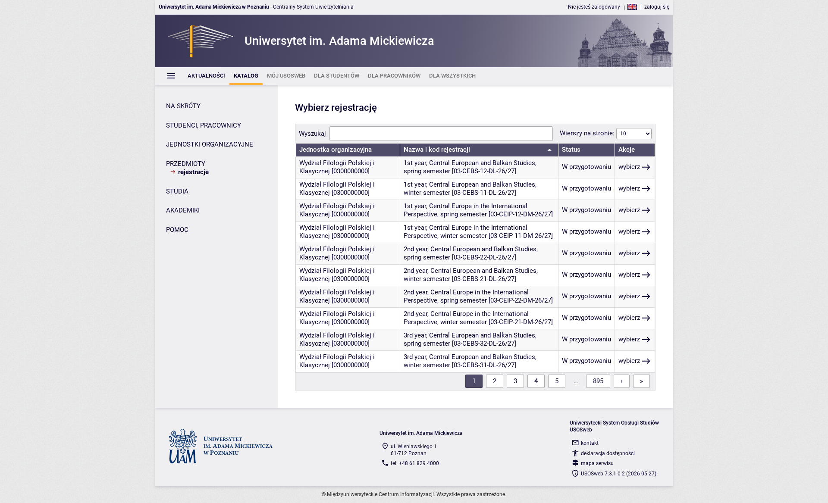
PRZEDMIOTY (185, 164)
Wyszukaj (312, 133)
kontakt (590, 443)
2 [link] (494, 381)
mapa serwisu (597, 463)
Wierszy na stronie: (588, 133)
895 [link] (598, 381)
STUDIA (177, 191)
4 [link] (536, 381)
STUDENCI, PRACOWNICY (203, 125)
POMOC (177, 230)
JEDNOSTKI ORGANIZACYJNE (209, 144)
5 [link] (556, 381)
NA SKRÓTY (183, 106)
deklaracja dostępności (608, 453)
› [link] (622, 381)
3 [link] (515, 381)
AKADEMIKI (183, 210)
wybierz (629, 167)
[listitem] (206, 76)
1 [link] (474, 381)
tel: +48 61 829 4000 (415, 463)
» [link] (641, 381)
